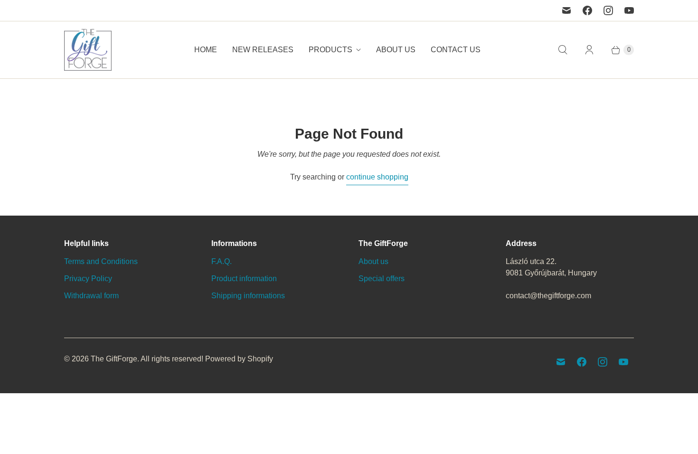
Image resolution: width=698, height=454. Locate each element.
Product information (244, 278)
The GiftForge (114, 359)
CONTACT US (456, 50)
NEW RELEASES (262, 50)
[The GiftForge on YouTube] (629, 10)
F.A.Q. (221, 261)
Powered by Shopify (239, 359)
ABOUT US (395, 50)
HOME (205, 50)
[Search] (562, 49)
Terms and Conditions (101, 261)
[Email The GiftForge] (566, 10)
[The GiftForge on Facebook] (587, 10)
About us (373, 261)
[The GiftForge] (88, 50)
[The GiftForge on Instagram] (608, 10)
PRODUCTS (330, 50)
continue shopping (377, 177)
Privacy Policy (88, 278)
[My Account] (589, 49)
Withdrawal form (91, 296)
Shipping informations (248, 296)
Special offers (381, 278)
